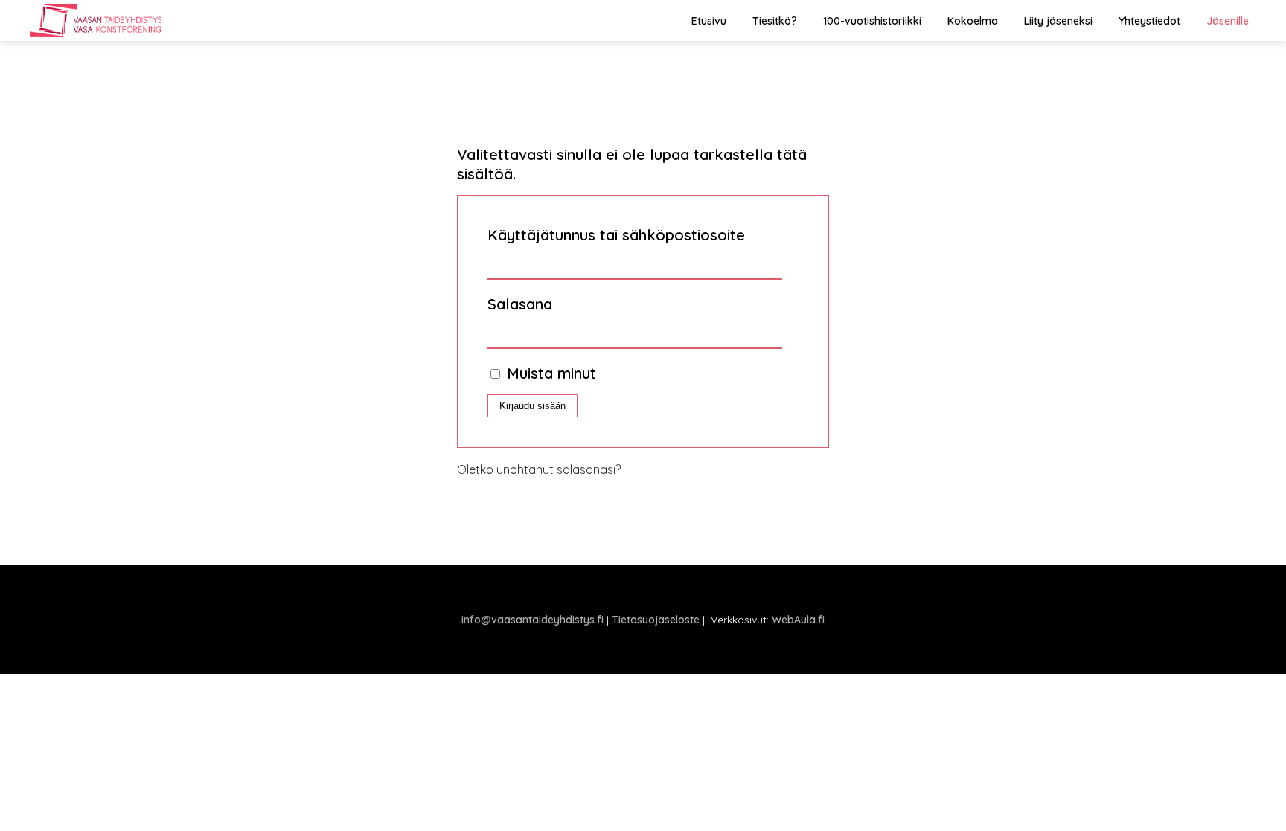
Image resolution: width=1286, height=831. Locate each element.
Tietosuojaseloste (656, 619)
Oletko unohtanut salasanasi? (539, 469)
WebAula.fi (798, 619)
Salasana (519, 304)
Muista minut (549, 373)
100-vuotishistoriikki (872, 21)
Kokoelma (972, 21)
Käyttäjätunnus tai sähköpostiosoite (616, 234)
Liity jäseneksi (1058, 21)
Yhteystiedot (1149, 21)
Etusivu (708, 21)
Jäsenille (1227, 21)
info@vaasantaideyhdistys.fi (532, 619)
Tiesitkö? (774, 21)
